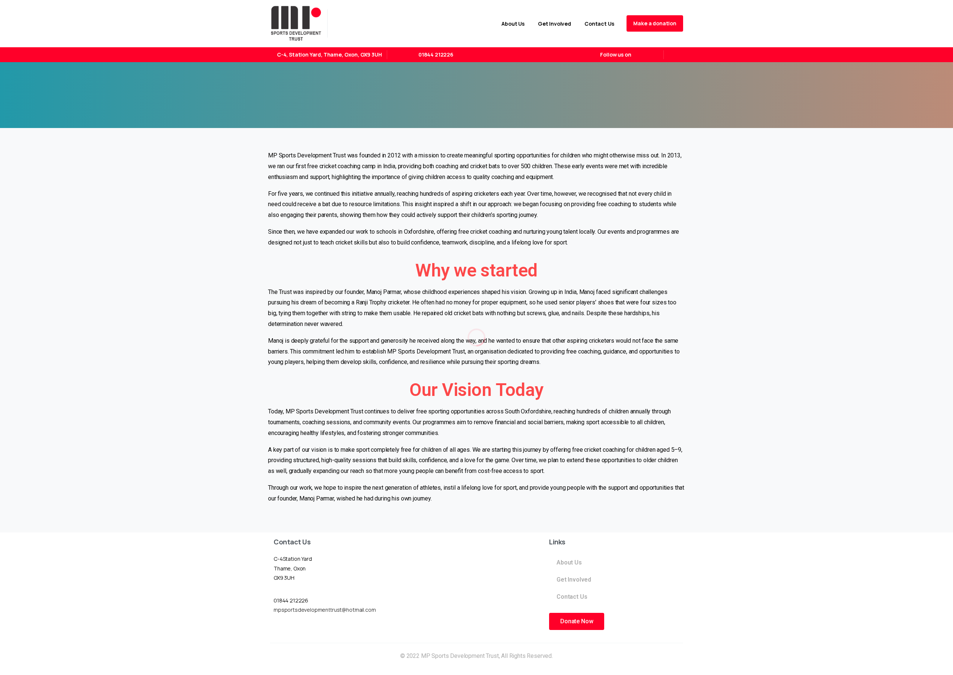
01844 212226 (435, 54)
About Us (569, 562)
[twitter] (652, 54)
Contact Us (572, 596)
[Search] (675, 55)
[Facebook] (641, 54)
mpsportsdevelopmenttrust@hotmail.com (325, 609)
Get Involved (574, 579)
